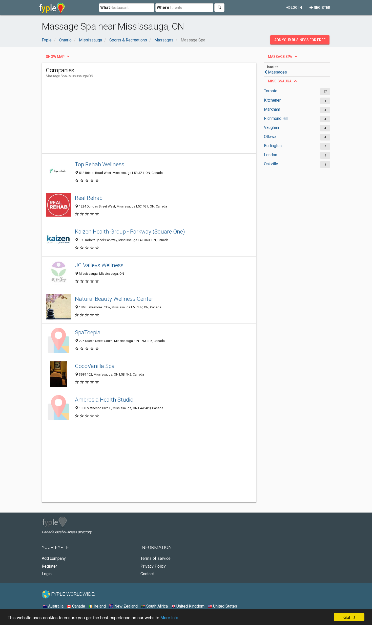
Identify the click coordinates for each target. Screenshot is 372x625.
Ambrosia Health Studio (104, 399)
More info (169, 617)
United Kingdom (189, 606)
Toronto (270, 90)
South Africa (156, 606)
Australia (55, 606)
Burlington (273, 145)
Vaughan (271, 127)
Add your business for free (299, 40)
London (270, 154)
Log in (296, 8)
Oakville (271, 163)
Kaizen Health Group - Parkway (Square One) (130, 231)
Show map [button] (55, 57)
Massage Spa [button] (280, 57)
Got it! (349, 617)
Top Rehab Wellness (99, 164)
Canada (78, 606)
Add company (54, 558)
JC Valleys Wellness (99, 265)
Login (47, 573)
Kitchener (272, 100)
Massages (277, 72)
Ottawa (270, 136)
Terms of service (155, 558)
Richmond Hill (276, 118)
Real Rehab (88, 198)
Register (321, 8)
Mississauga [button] (280, 81)
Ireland (99, 606)
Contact (147, 573)
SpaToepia (87, 332)
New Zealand (125, 606)
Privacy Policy (153, 566)
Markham (272, 109)
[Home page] (52, 7)
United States (224, 606)
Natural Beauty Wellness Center (114, 298)
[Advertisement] (138, 118)
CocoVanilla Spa (95, 366)
